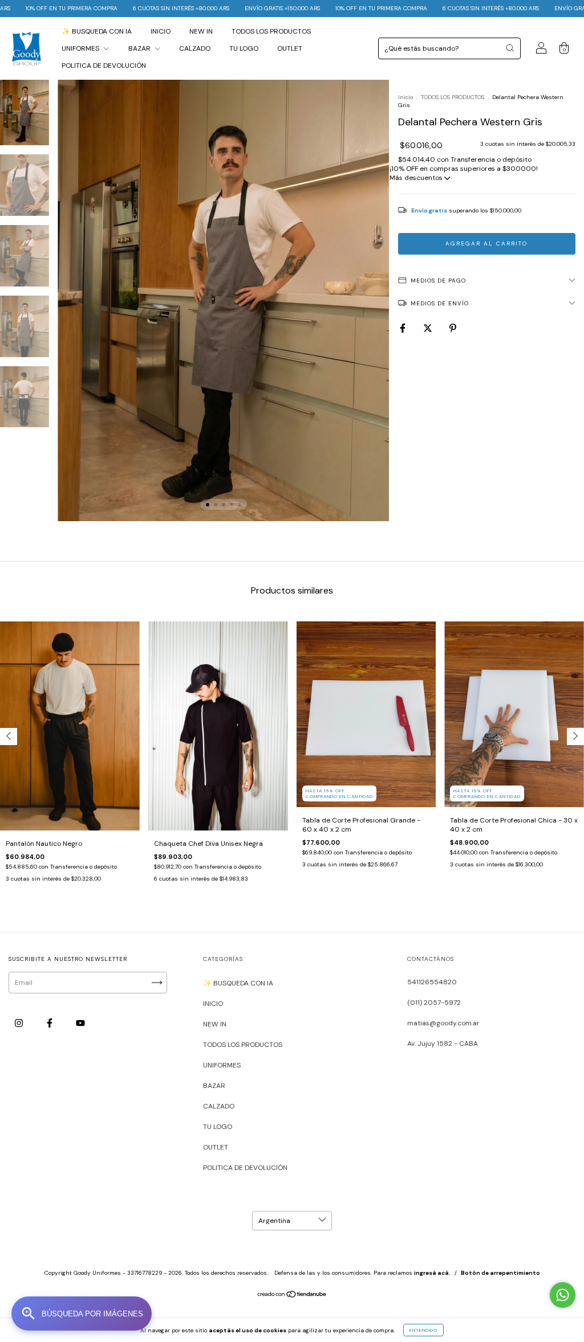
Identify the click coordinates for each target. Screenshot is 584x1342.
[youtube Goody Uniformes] (80, 1023)
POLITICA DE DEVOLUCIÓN (104, 65)
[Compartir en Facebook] (403, 328)
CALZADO (194, 48)
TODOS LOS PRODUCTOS (271, 31)
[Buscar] (510, 48)
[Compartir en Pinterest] (452, 328)
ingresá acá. (432, 1272)
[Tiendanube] (292, 1295)
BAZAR (140, 48)
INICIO (161, 31)
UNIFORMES (81, 48)
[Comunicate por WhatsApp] (562, 1295)
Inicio (405, 97)
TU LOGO (243, 48)
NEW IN (201, 31)
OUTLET (289, 48)
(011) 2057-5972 (434, 1002)
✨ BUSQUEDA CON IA (97, 31)
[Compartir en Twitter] (428, 328)
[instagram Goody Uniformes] (20, 1023)
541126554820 (432, 982)
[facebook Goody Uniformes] (50, 1023)
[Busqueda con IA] (81, 1313)
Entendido (423, 1330)
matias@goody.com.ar (443, 1023)
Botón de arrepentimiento (500, 1272)
